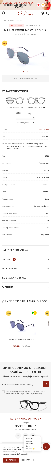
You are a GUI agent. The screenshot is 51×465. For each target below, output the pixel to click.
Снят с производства (25, 78)
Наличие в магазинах (15, 250)
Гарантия (7, 287)
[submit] (46, 384)
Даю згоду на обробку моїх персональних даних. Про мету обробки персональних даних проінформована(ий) (26, 392)
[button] (46, 446)
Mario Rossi (44, 129)
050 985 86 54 (25, 426)
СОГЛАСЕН (11, 460)
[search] (3, 13)
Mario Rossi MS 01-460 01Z (13, 20)
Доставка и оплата (14, 278)
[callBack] (47, 13)
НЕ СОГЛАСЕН (28, 460)
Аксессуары (9, 268)
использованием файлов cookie (15, 454)
